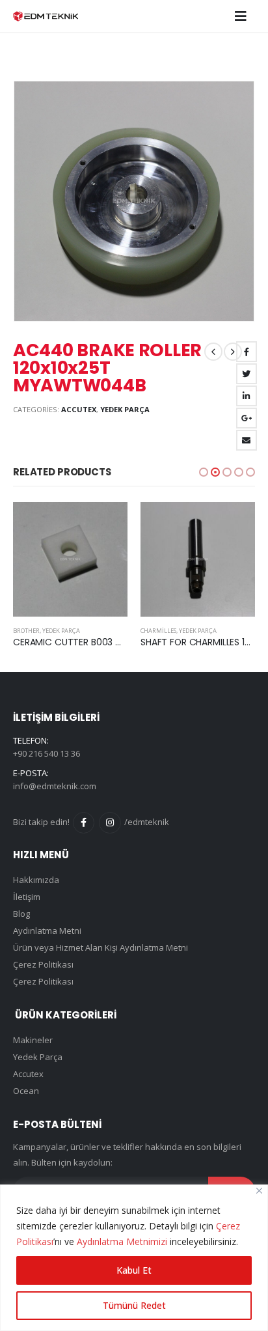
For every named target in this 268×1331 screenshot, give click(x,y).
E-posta (246, 440)
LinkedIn (246, 395)
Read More (106, 523)
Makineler (33, 1040)
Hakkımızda (36, 880)
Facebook (246, 351)
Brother (26, 630)
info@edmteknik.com (54, 786)
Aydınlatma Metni (47, 930)
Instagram (109, 823)
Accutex (78, 409)
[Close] (259, 1191)
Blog (21, 913)
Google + (246, 418)
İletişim (26, 897)
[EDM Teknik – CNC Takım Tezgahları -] (45, 16)
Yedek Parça (125, 409)
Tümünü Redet (134, 1305)
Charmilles (158, 630)
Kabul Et (134, 1270)
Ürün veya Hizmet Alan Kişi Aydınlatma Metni (100, 947)
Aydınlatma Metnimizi (122, 1241)
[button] (203, 472)
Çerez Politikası (43, 964)
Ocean (26, 1091)
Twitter (246, 373)
